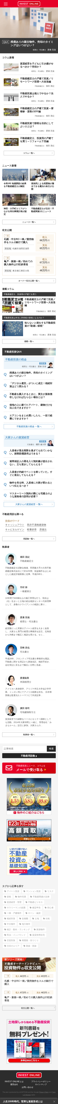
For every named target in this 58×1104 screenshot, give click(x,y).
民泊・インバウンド (16, 935)
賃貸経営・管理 (14, 902)
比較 (48, 918)
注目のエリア (13, 946)
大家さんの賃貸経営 (17, 437)
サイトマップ (41, 1084)
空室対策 (11, 940)
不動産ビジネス (35, 902)
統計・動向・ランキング (18, 929)
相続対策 (11, 918)
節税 (9, 896)
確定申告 (36, 907)
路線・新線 (31, 946)
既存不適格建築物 (36, 524)
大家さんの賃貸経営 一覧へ (29, 504)
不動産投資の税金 (16, 359)
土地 (37, 918)
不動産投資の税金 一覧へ (29, 426)
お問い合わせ (27, 1087)
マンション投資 (33, 891)
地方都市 (26, 924)
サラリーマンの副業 (16, 907)
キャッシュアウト (14, 524)
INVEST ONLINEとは (14, 1081)
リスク (50, 891)
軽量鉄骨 (32, 529)
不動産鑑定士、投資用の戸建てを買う (20, 294)
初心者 (50, 907)
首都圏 (25, 918)
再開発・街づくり (30, 940)
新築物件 (40, 929)
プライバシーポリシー (41, 1081)
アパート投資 (13, 891)
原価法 (43, 529)
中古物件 (11, 924)
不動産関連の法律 (41, 896)
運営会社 (14, 1084)
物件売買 (22, 896)
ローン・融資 (34, 913)
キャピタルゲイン (14, 529)
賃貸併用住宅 (38, 935)
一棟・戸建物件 (14, 913)
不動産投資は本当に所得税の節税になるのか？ (24, 318)
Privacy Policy (44, 1092)
